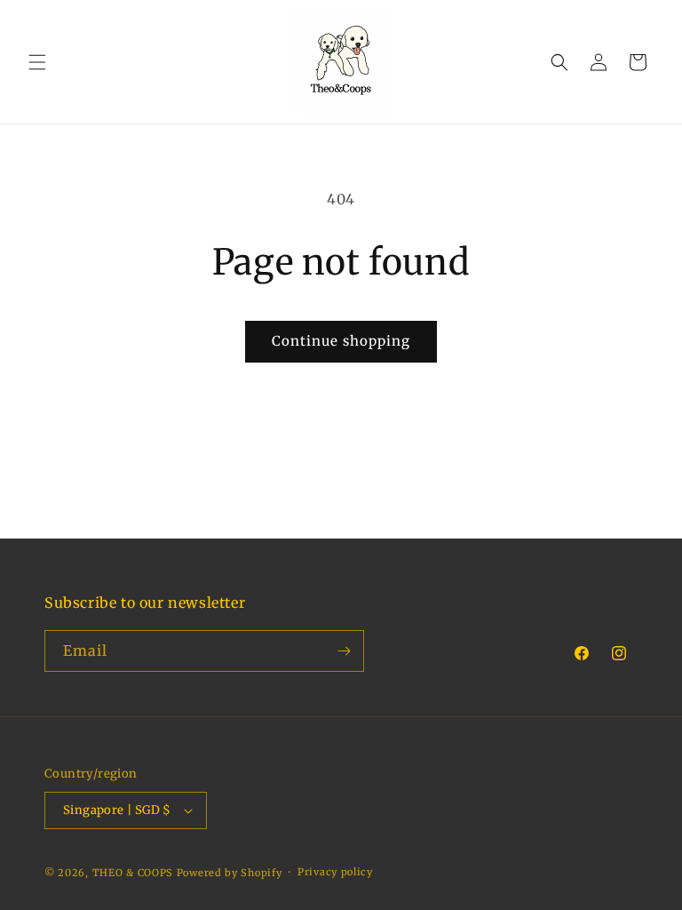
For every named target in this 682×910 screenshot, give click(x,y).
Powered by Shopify (229, 872)
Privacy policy (335, 872)
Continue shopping (341, 340)
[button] (37, 62)
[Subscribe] (343, 651)
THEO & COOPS (132, 872)
